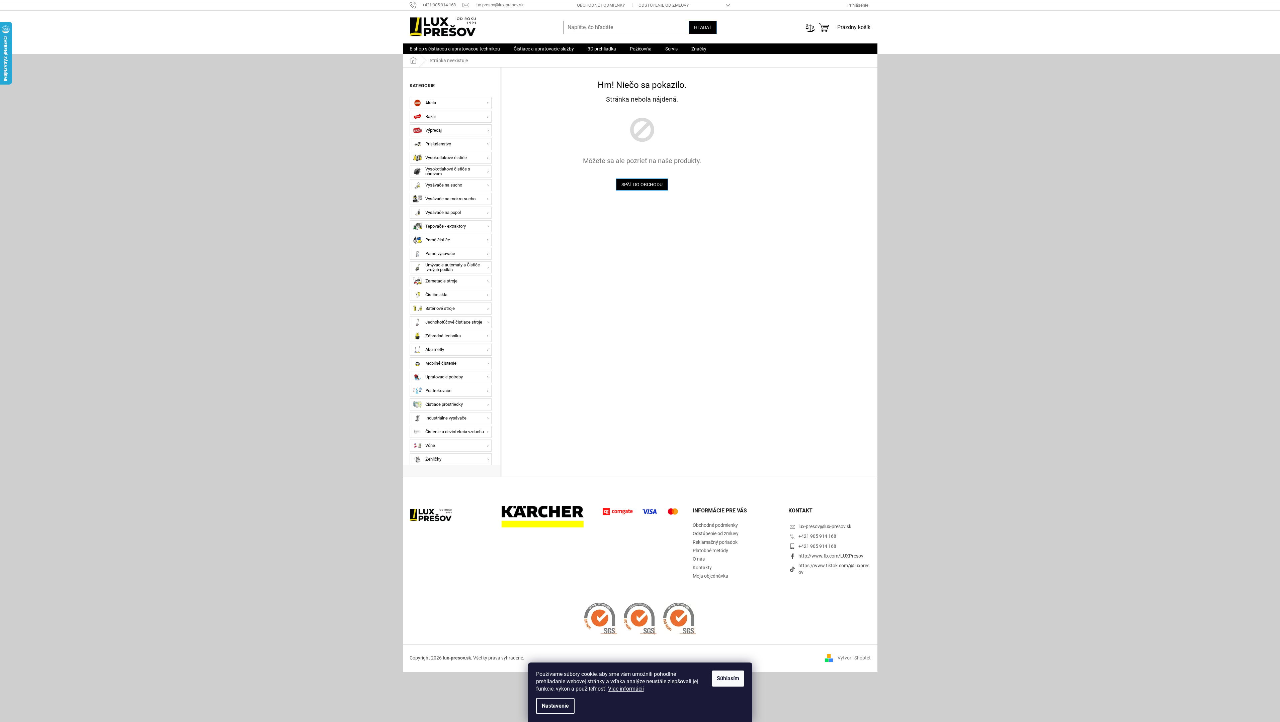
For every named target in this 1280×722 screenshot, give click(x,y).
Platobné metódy (710, 550)
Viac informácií (626, 689)
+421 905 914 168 (817, 536)
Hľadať (702, 27)
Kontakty (702, 567)
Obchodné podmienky (601, 5)
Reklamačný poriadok (715, 542)
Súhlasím (728, 678)
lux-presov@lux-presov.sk (824, 526)
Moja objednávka (710, 576)
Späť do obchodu (642, 184)
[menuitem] (455, 48)
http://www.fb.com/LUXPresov (830, 556)
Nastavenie (555, 706)
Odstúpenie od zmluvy (663, 5)
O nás (699, 559)
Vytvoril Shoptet (854, 657)
